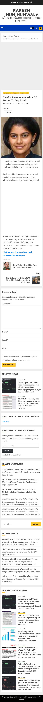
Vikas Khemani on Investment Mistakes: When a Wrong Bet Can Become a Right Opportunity (20, 482)
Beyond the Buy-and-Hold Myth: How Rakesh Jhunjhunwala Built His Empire (19, 492)
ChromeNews (31, 697)
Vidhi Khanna (9, 104)
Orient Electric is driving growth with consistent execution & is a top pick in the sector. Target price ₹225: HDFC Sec (29, 685)
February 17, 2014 (23, 104)
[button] (2, 28)
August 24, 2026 (25, 657)
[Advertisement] (21, 65)
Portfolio (16, 93)
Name (5, 332)
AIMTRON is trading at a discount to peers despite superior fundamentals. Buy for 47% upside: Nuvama (29, 403)
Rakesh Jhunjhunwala (21, 12)
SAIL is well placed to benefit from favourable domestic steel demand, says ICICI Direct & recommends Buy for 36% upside (21, 502)
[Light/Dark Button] (32, 28)
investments (7, 93)
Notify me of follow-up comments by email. (21, 356)
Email (5, 340)
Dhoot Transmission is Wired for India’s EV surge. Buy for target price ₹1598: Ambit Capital (29, 651)
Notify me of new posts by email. (17, 360)
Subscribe (40, 28)
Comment (6, 303)
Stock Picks (24, 93)
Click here (5, 422)
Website (5, 348)
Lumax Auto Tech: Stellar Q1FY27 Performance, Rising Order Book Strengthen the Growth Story (21, 472)
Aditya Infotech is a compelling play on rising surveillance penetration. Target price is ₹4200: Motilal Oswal (21, 579)
